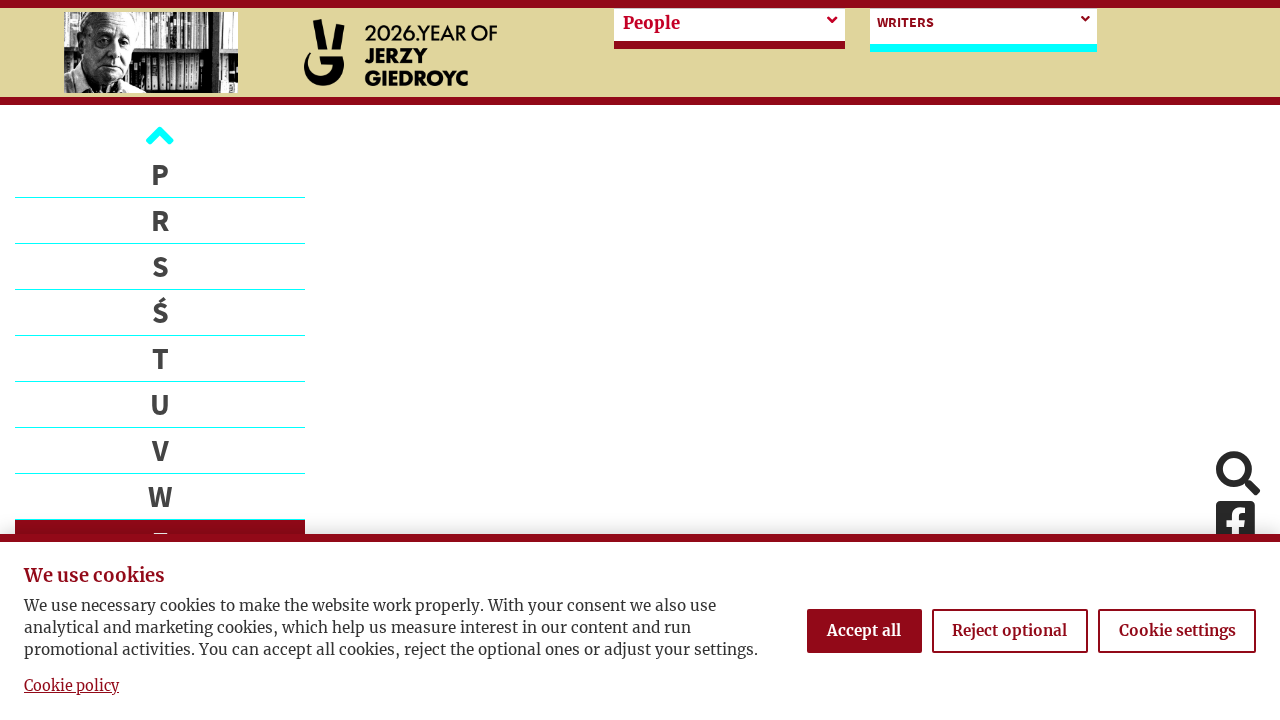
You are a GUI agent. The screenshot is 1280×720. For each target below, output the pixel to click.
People (651, 23)
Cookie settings (1177, 630)
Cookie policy (71, 686)
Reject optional (1009, 630)
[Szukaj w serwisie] (1238, 475)
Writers (905, 22)
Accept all (864, 630)
